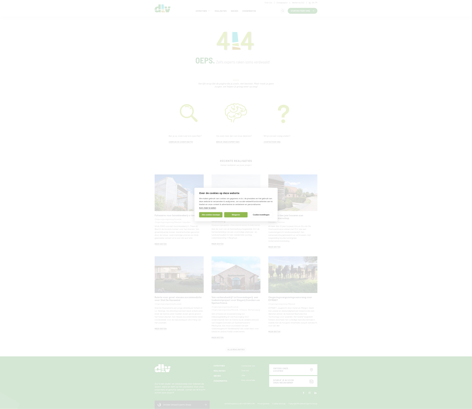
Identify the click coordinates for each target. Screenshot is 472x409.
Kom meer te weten (207, 207)
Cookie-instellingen (261, 215)
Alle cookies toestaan (211, 215)
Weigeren (236, 215)
